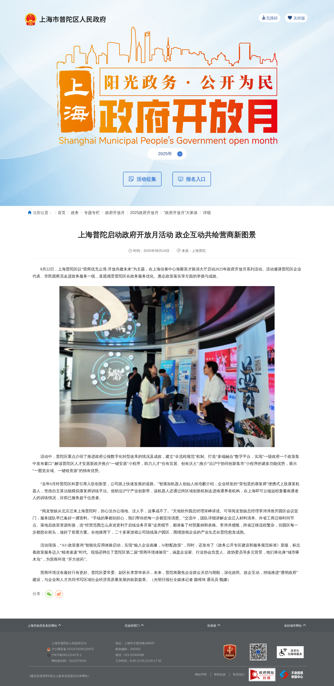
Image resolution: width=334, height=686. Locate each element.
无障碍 (272, 18)
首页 (62, 213)
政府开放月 (115, 213)
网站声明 (201, 674)
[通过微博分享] (59, 594)
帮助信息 (220, 674)
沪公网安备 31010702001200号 (73, 649)
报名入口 (196, 179)
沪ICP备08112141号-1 (67, 655)
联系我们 (239, 674)
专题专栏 (92, 213)
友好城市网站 (295, 625)
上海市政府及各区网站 (45, 625)
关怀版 (298, 18)
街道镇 (214, 625)
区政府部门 (134, 625)
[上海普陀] (65, 15)
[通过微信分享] (49, 594)
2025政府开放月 (144, 213)
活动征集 (146, 179)
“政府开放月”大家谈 (181, 213)
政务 (75, 213)
